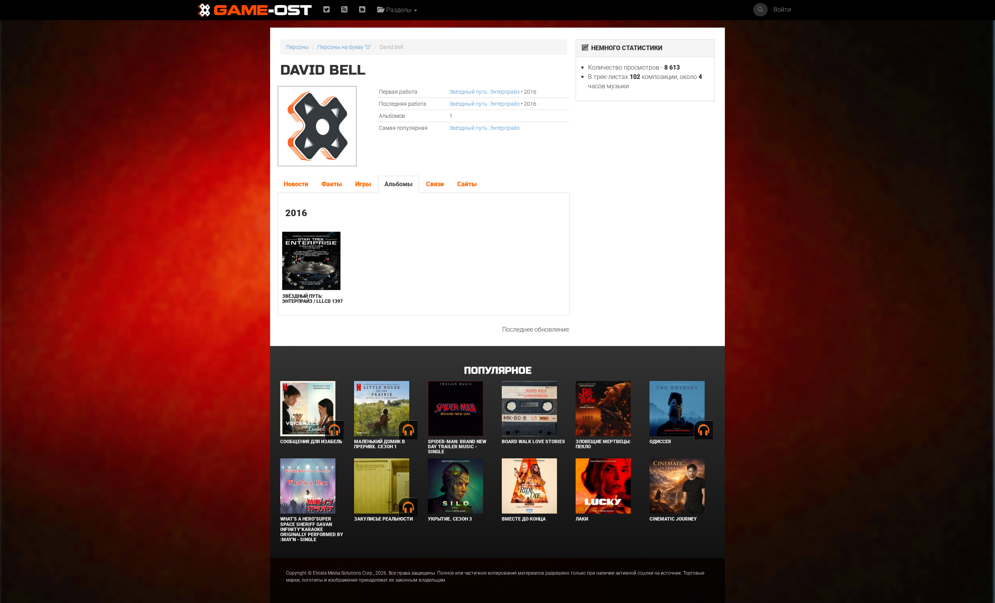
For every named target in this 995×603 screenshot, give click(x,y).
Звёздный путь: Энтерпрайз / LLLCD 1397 (312, 299)
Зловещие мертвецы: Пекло (603, 444)
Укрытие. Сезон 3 (450, 519)
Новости (296, 184)
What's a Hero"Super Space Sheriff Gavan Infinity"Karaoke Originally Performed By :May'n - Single (311, 529)
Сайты (467, 184)
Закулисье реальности (383, 519)
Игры (363, 184)
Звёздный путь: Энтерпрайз (484, 92)
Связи (435, 184)
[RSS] (344, 10)
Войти (782, 9)
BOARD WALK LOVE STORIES (533, 441)
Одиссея (660, 441)
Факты (331, 184)
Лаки (582, 519)
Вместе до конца (524, 519)
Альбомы (398, 184)
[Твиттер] (326, 10)
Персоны (297, 47)
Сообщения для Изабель (311, 441)
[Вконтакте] (362, 10)
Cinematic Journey (673, 519)
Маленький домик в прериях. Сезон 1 (379, 444)
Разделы (398, 10)
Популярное (497, 370)
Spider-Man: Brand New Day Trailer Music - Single (457, 446)
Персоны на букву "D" (344, 47)
